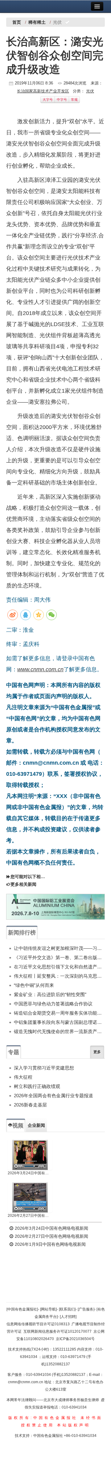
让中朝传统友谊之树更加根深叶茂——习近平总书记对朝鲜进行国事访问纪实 (59, 948)
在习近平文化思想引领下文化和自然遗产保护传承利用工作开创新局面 (59, 966)
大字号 (48, 99)
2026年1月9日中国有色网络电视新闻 (50, 1244)
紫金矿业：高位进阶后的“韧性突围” (50, 994)
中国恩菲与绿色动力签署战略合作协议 (53, 1003)
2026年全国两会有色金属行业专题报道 (53, 1095)
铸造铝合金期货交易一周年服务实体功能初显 (59, 1013)
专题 (13, 1052)
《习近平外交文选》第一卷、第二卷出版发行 (59, 957)
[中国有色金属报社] (22, 1309)
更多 (97, 1052)
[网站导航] (48, 1309)
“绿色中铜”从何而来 (34, 985)
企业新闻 (36, 1125)
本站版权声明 (73, 1425)
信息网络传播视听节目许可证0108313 (38, 1324)
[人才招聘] (68, 1317)
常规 (74, 99)
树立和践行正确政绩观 (37, 1086)
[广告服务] (86, 1309)
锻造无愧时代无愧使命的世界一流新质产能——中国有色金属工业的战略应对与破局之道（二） (59, 1031)
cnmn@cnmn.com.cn (26, 1382)
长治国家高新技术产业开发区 (43, 91)
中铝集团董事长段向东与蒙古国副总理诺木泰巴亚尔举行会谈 (59, 1022)
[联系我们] (67, 1309)
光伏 (90, 91)
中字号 (62, 99)
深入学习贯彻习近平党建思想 (44, 1067)
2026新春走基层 (30, 1104)
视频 (17, 1126)
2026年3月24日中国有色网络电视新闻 (30, 1173)
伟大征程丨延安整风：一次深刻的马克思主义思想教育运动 (59, 976)
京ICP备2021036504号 (75, 1339)
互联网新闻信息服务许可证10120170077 (57, 1331)
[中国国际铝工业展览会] (55, 907)
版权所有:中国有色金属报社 (43, 1418)
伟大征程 (23, 1077)
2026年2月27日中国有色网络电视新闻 (30, 1215)
